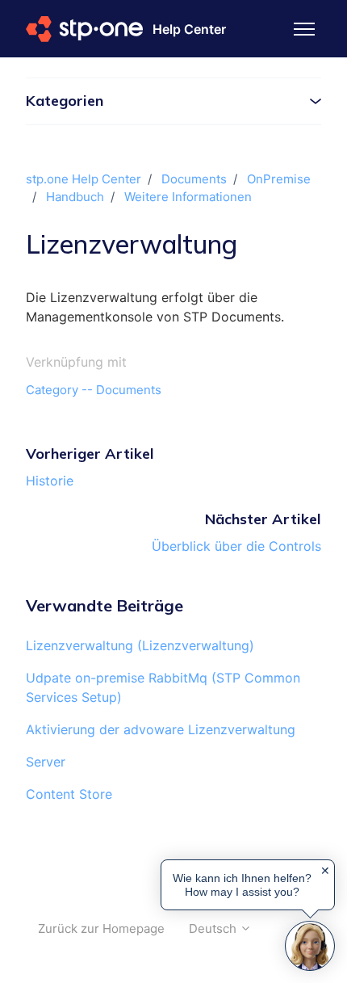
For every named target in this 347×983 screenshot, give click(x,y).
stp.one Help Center (83, 179)
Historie (49, 481)
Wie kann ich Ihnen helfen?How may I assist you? (242, 884)
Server (45, 762)
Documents (194, 179)
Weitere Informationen (188, 196)
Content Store (69, 794)
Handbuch (75, 196)
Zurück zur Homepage (101, 928)
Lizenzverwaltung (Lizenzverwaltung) (140, 645)
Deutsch (214, 928)
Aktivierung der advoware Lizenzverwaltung (160, 729)
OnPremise (279, 179)
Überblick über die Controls (236, 546)
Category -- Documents (93, 389)
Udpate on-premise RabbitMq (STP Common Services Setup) (163, 687)
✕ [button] (325, 870)
